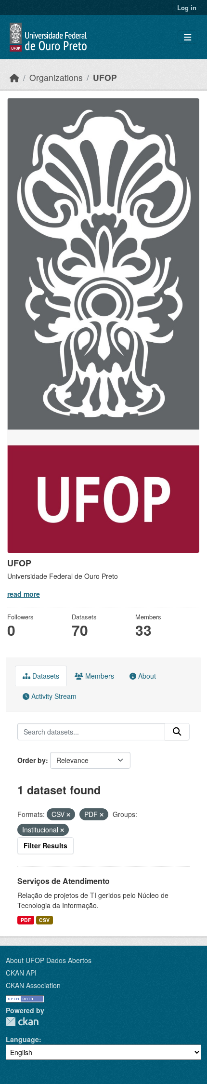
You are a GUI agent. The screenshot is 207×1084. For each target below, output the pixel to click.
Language (22, 1039)
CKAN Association (33, 985)
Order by (31, 760)
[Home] (14, 77)
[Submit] (177, 731)
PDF (26, 919)
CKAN (22, 1022)
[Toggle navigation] (187, 37)
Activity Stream (53, 696)
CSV (44, 919)
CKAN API (21, 972)
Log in (186, 7)
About (146, 676)
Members (98, 676)
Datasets (44, 676)
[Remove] (68, 814)
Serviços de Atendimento (63, 880)
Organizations (56, 77)
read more (23, 594)
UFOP (105, 77)
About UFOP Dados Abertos (48, 960)
